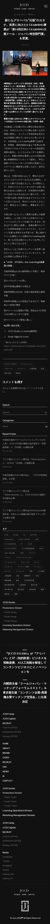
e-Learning (10, 544)
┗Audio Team (9, 801)
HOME (5, 743)
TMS (22, 553)
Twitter (6, 861)
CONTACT (8, 781)
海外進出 (21, 589)
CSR (36, 539)
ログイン (29, 388)
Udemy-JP (8, 878)
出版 (42, 369)
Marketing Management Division (18, 629)
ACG (6, 535)
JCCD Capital (9, 718)
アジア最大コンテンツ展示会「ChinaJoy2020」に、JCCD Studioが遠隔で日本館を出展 (24, 495)
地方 (37, 576)
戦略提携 (7, 580)
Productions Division (12, 608)
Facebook (7, 857)
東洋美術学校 (9, 585)
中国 (31, 571)
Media (6, 852)
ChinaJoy (9, 539)
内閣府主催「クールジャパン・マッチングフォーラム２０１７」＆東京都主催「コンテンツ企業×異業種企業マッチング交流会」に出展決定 (25, 693)
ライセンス (20, 571)
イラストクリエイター (24, 558)
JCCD (30, 544)
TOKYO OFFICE (10, 728)
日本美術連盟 (29, 580)
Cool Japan (24, 539)
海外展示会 (8, 589)
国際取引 (27, 576)
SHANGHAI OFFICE (12, 732)
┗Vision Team (10, 797)
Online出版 (9, 553)
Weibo (6, 870)
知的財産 (32, 589)
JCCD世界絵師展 (28, 548)
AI (24, 535)
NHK (41, 548)
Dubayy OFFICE (10, 736)
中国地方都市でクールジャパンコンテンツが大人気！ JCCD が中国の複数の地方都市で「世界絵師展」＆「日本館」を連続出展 (24, 443)
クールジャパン (27, 364)
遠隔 (16, 594)
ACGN (15, 535)
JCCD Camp (8, 714)
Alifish (33, 535)
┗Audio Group (10, 616)
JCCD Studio (10, 364)
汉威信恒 (22, 585)
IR (3, 776)
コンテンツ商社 (23, 567)
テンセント (38, 567)
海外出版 (7, 373)
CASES (6, 757)
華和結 (18, 373)
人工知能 (40, 571)
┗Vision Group (10, 612)
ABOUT (6, 748)
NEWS (6, 771)
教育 (17, 580)
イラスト (7, 558)
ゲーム (36, 562)
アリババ (32, 553)
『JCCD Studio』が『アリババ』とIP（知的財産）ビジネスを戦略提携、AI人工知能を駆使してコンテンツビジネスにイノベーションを (25, 661)
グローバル (8, 369)
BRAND (6, 753)
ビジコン (7, 571)
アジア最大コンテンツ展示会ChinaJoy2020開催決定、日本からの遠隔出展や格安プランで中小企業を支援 (24, 514)
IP (22, 544)
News (5, 426)
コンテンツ (21, 369)
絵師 (42, 589)
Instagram (7, 865)
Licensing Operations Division (17, 625)
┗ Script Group (10, 621)
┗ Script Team (10, 806)
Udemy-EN (8, 874)
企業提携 (33, 369)
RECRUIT (7, 723)
